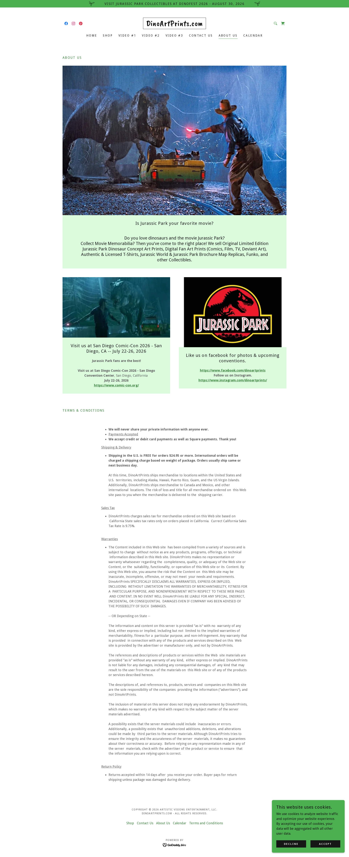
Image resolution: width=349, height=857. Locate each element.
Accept (325, 843)
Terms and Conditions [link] (206, 823)
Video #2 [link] (151, 35)
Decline (291, 843)
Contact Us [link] (201, 35)
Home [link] (91, 35)
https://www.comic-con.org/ (116, 385)
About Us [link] (228, 35)
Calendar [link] (253, 35)
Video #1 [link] (127, 35)
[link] (66, 23)
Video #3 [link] (174, 35)
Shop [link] (108, 35)
